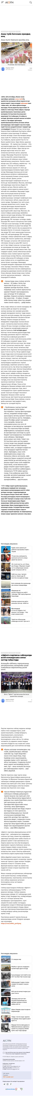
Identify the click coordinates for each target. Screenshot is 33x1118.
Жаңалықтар (4, 31)
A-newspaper (11, 31)
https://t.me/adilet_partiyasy (11, 923)
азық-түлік (19, 99)
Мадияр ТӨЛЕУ (10, 68)
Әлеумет (18, 31)
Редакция (5, 1075)
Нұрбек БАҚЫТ (10, 699)
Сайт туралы (6, 1073)
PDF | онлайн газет (8, 1077)
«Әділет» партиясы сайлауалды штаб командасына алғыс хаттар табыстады (16, 657)
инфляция (24, 103)
